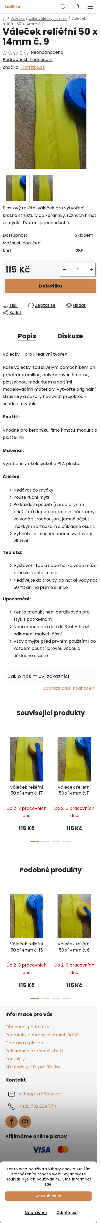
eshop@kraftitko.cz (39, 1094)
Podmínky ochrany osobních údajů (42, 1035)
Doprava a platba (24, 1043)
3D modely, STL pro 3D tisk (33, 1067)
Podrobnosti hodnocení (28, 60)
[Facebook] (11, 1121)
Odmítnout (67, 1212)
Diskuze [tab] (70, 336)
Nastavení (36, 1213)
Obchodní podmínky (27, 1027)
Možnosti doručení (22, 243)
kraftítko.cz (32, 67)
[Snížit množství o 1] (64, 269)
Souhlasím (51, 1196)
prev (5, 758)
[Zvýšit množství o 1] (91, 269)
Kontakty (15, 1059)
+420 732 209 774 (37, 1106)
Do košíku (50, 286)
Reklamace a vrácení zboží (34, 1051)
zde (48, 1184)
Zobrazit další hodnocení (69, 688)
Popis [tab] (27, 336)
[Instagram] (25, 1121)
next (95, 758)
